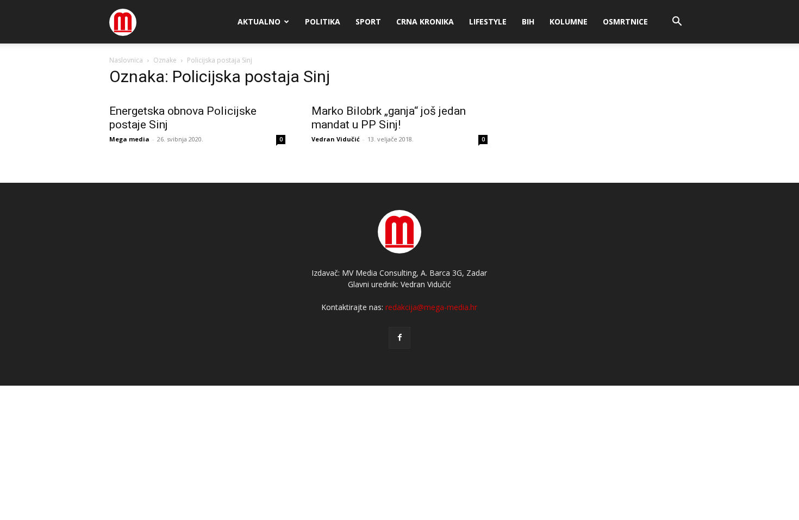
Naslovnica (126, 60)
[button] (677, 22)
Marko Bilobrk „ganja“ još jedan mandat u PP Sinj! (388, 117)
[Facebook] (399, 338)
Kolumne (569, 21)
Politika (322, 21)
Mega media (129, 139)
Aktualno (259, 21)
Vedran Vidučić (335, 139)
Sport (368, 21)
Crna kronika (425, 21)
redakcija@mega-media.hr (431, 307)
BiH (528, 21)
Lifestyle (488, 21)
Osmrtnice (625, 21)
